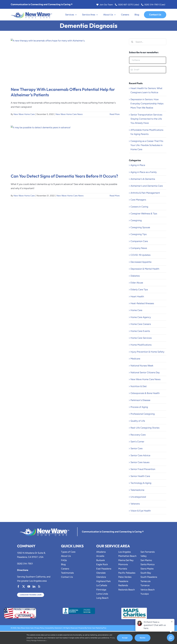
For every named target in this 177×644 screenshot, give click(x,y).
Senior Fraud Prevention (142, 469)
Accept (125, 638)
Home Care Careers (140, 324)
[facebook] (18, 586)
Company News (138, 248)
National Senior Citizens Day (145, 372)
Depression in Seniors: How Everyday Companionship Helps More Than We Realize (146, 103)
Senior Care (136, 448)
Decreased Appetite (140, 262)
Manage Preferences (38, 640)
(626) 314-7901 (25, 563)
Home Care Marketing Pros (96, 628)
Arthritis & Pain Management (145, 192)
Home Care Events (140, 331)
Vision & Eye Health (140, 510)
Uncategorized (138, 496)
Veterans (135, 503)
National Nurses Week (141, 365)
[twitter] (23, 586)
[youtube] (28, 586)
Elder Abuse (136, 282)
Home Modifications (140, 344)
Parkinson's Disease (140, 400)
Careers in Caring (139, 206)
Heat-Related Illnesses (142, 303)
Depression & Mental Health (144, 268)
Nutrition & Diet (138, 386)
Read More (115, 114)
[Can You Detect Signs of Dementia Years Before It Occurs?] (65, 147)
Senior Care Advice (140, 455)
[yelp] (39, 586)
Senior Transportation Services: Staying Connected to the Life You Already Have (146, 119)
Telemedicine (137, 490)
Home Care (136, 310)
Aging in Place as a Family (143, 172)
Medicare (135, 358)
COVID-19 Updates (140, 255)
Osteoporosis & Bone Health (145, 393)
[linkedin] (34, 586)
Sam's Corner (137, 441)
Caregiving (136, 220)
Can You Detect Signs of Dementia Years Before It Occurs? (64, 176)
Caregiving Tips (138, 234)
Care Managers (138, 199)
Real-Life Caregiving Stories (144, 427)
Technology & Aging (140, 483)
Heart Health (137, 296)
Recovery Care (138, 434)
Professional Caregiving (142, 413)
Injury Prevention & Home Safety (147, 351)
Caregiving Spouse (140, 227)
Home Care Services (141, 337)
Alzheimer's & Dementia (142, 179)
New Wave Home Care (24, 114)
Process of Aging (139, 407)
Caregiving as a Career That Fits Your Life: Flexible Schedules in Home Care (146, 145)
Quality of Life (137, 420)
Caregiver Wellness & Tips (143, 213)
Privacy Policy (39, 628)
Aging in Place (137, 165)
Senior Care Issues (139, 462)
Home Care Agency (140, 317)
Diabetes (135, 275)
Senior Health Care (140, 476)
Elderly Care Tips (139, 289)
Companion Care (139, 241)
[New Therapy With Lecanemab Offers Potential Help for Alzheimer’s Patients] (65, 61)
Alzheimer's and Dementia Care (146, 185)
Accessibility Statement (53, 628)
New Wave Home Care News (69, 114)
